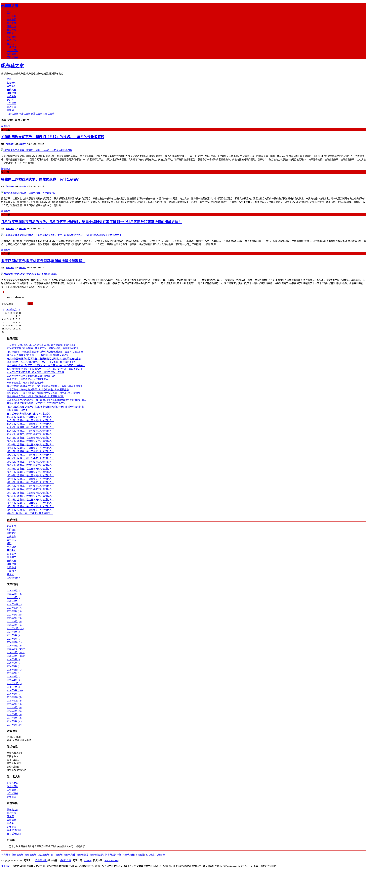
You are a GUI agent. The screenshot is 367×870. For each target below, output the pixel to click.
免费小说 (11, 567)
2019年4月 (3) (13, 680)
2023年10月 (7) (14, 608)
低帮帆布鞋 (17, 855)
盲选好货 (11, 40)
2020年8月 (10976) (16, 656)
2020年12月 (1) (14, 642)
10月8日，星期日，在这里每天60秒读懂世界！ (30, 417)
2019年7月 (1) (13, 673)
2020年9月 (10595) (16, 652)
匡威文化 (11, 533)
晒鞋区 (10, 33)
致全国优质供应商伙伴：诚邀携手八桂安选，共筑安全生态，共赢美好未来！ (46, 369)
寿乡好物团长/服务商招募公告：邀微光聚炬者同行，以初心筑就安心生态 (44, 358)
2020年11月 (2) (14, 645)
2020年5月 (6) (13, 663)
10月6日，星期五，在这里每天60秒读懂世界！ (30, 424)
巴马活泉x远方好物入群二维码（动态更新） (29, 413)
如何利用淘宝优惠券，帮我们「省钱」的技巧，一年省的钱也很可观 (52, 137)
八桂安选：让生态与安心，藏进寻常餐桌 (27, 379)
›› (5, 292)
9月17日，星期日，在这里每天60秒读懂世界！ (30, 486)
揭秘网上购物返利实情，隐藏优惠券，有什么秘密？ (40, 179)
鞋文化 (10, 574)
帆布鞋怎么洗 (97, 855)
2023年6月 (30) (14, 621)
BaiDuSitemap (111, 860)
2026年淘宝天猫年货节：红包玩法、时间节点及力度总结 (35, 372)
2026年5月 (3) (13, 590)
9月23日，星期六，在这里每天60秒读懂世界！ (30, 465)
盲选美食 (11, 23)
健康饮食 (11, 26)
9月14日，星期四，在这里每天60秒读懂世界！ (30, 496)
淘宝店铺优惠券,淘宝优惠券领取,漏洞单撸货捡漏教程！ (43, 261)
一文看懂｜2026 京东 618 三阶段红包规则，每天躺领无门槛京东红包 (41, 345)
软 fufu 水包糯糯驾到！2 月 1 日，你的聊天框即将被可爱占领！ (39, 355)
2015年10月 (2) (14, 700)
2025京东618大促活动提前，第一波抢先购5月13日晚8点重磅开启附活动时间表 (46, 400)
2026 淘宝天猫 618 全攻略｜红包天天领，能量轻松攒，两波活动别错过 (43, 348)
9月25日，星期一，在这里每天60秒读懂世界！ (30, 458)
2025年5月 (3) (13, 597)
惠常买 (10, 43)
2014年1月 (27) (14, 725)
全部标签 (11, 37)
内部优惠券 (12, 50)
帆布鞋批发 (82, 855)
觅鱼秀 (10, 823)
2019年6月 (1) (13, 676)
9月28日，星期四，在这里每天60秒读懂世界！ (30, 448)
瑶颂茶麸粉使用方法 (17, 410)
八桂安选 (160, 855)
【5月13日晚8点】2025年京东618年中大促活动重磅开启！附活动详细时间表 (45, 407)
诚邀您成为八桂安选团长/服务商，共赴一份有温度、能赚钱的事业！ (41, 362)
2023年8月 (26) (14, 614)
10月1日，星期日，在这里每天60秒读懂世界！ (30, 438)
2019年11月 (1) (14, 670)
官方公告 (11, 540)
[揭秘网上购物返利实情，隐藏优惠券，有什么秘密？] (28, 193)
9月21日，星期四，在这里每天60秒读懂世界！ (30, 472)
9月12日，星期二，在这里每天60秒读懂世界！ (30, 503)
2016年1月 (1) (13, 694)
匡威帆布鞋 (43, 855)
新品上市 (11, 526)
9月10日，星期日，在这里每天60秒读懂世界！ (30, 510)
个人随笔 (11, 547)
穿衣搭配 (11, 19)
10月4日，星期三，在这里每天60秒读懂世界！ (30, 431)
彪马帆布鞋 (57, 855)
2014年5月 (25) (14, 711)
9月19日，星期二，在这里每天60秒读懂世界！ (30, 479)
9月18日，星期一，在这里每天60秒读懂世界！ (30, 482)
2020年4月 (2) (13, 666)
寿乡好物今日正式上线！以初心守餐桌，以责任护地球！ (35, 396)
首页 (9, 12)
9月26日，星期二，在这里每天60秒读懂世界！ (30, 455)
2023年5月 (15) (14, 625)
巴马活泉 (150, 855)
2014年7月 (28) (14, 707)
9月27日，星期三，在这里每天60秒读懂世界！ (30, 451)
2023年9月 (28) (14, 611)
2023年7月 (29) (14, 618)
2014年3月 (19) (14, 718)
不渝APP (11, 571)
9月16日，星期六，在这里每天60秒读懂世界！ (30, 489)
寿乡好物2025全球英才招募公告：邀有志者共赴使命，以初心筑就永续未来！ (46, 386)
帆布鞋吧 (5, 855)
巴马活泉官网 (14, 833)
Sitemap (87, 860)
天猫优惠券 (12, 57)
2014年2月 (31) (14, 721)
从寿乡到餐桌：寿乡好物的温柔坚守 (25, 382)
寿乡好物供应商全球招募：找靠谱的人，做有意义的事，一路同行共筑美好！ (46, 365)
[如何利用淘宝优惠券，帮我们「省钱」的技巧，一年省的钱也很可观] (36, 150)
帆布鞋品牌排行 (113, 855)
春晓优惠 (11, 820)
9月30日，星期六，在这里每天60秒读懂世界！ (30, 441)
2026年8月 (11, 309)
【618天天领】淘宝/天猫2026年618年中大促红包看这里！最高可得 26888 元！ (46, 352)
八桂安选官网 (14, 830)
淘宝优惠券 (12, 54)
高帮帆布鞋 (30, 855)
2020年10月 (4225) (16, 649)
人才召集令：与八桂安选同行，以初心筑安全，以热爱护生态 (38, 389)
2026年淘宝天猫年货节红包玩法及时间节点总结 (31, 376)
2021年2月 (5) (13, 635)
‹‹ (2, 292)
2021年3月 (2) (13, 632)
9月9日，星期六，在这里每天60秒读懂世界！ (30, 513)
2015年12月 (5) (14, 697)
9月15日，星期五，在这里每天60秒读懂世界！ (30, 493)
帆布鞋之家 (9, 6)
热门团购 (11, 530)
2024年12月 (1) (14, 604)
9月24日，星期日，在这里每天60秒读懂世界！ (30, 462)
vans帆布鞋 (69, 855)
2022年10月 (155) (15, 628)
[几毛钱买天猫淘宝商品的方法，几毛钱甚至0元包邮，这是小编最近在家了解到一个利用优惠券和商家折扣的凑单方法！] (62, 235)
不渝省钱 (11, 47)
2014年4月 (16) (14, 714)
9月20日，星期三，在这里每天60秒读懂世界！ (30, 475)
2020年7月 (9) (13, 659)
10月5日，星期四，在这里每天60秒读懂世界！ (30, 427)
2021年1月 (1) (13, 639)
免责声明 (5, 866)
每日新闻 (11, 16)
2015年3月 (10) (14, 704)
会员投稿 (11, 30)
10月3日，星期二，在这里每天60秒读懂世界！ (30, 434)
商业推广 (22, 144)
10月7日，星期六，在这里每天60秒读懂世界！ (30, 420)
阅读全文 (5, 126)
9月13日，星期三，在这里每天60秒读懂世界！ (30, 499)
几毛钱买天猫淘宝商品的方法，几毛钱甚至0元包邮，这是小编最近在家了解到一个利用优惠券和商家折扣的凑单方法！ (91, 222)
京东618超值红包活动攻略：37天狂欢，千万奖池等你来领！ (37, 403)
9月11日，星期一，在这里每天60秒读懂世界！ (30, 506)
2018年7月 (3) (13, 687)
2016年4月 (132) (15, 690)
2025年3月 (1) (13, 601)
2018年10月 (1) (14, 683)
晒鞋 (9, 543)
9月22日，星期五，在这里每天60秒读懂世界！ (30, 468)
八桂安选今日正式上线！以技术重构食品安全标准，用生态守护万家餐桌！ (45, 393)
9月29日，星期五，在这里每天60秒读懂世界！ (30, 444)
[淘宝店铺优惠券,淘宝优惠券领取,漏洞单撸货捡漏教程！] (30, 274)
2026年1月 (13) (14, 594)
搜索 (30, 304)
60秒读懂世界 (14, 578)
